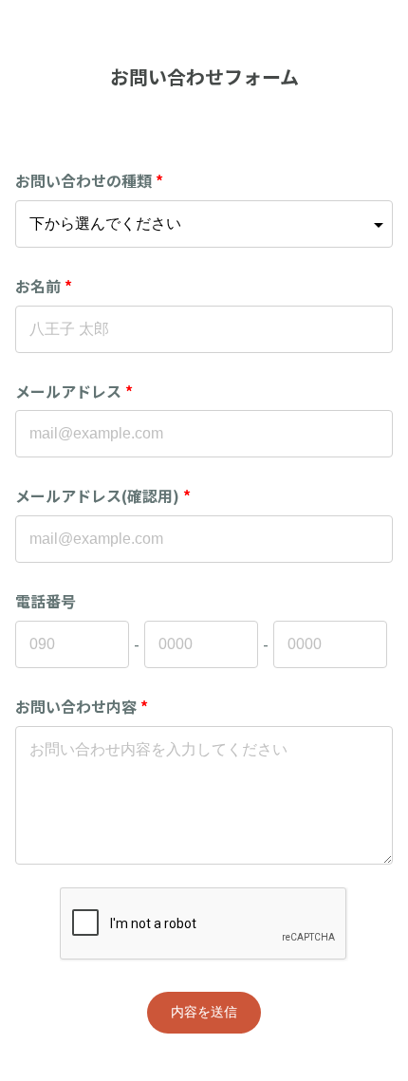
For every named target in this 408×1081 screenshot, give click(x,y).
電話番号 (45, 600)
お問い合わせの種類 (89, 180)
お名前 (43, 285)
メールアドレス (74, 391)
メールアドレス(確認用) (103, 495)
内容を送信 (204, 1011)
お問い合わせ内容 (81, 706)
